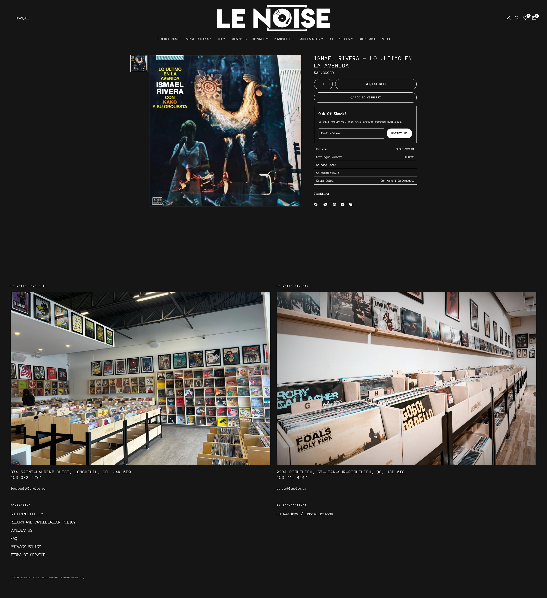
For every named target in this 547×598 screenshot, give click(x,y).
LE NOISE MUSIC (168, 39)
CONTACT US (21, 530)
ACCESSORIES (310, 39)
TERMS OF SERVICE (28, 554)
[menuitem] (168, 39)
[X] (326, 204)
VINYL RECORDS (197, 39)
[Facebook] (316, 204)
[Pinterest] (335, 204)
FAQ (14, 538)
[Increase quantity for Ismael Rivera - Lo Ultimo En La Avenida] (329, 84)
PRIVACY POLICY (26, 546)
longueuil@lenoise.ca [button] (28, 488)
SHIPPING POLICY (27, 514)
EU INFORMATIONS (292, 504)
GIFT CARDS (367, 39)
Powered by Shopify (72, 577)
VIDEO (386, 39)
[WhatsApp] (343, 204)
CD (220, 39)
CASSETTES (238, 39)
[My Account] (509, 18)
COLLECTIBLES (339, 39)
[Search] (517, 18)
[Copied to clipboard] (351, 204)
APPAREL (259, 39)
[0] (533, 18)
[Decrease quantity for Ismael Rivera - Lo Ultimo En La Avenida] (317, 84)
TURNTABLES (282, 39)
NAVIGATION (21, 504)
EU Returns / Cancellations (305, 514)
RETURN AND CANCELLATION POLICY (43, 522)
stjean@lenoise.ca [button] (291, 488)
